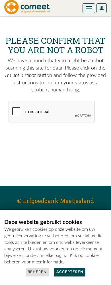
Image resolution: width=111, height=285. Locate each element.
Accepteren (69, 272)
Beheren (37, 272)
